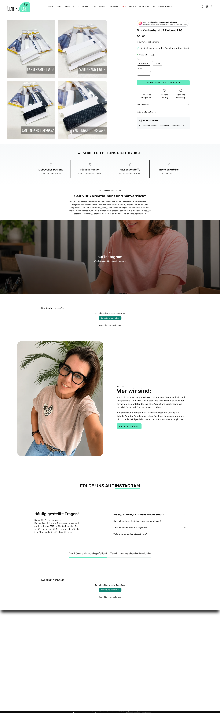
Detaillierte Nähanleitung (120, 673)
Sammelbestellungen (119, 647)
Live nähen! (114, 639)
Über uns (113, 631)
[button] (202, 6)
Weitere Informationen (146, 112)
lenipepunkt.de (146, 712)
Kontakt (112, 627)
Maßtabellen (114, 643)
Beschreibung (142, 104)
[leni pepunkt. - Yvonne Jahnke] (18, 7)
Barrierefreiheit (84, 643)
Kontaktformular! (176, 126)
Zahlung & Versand (86, 639)
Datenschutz (83, 631)
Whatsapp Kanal (116, 669)
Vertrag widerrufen (88, 648)
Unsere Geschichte (129, 426)
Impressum (82, 623)
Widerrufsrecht (84, 635)
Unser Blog (114, 635)
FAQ (111, 623)
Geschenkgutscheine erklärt (122, 651)
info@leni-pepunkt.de (133, 712)
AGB (79, 627)
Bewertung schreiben (110, 318)
